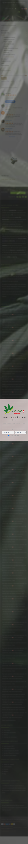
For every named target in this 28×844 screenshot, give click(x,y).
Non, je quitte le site (20, 432)
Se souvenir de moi (14, 435)
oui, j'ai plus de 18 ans (7, 432)
